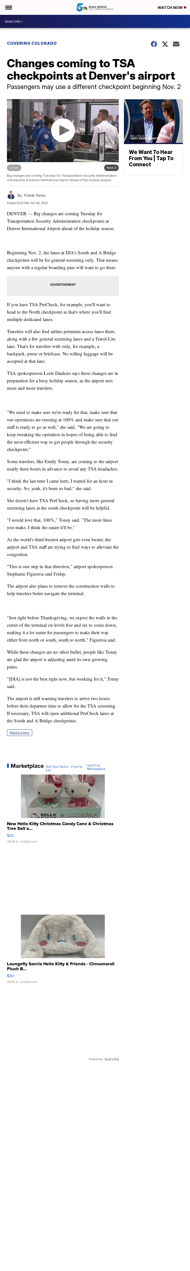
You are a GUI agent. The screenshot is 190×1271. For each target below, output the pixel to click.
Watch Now (171, 7)
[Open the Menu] (8, 7)
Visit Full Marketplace (96, 767)
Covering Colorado (32, 43)
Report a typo (19, 732)
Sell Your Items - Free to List (64, 768)
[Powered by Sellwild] (111, 1059)
